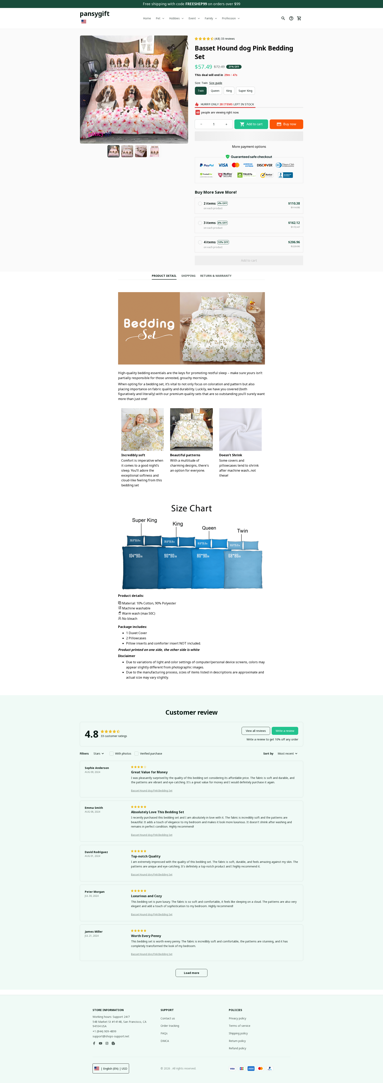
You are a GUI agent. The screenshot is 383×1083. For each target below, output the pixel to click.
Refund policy (237, 1048)
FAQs (164, 1033)
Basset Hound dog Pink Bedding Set (151, 790)
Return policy (237, 1041)
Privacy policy (237, 1018)
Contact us (168, 1018)
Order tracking (170, 1026)
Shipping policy (238, 1033)
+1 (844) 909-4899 (104, 1031)
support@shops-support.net (111, 1036)
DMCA (165, 1041)
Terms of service (239, 1026)
